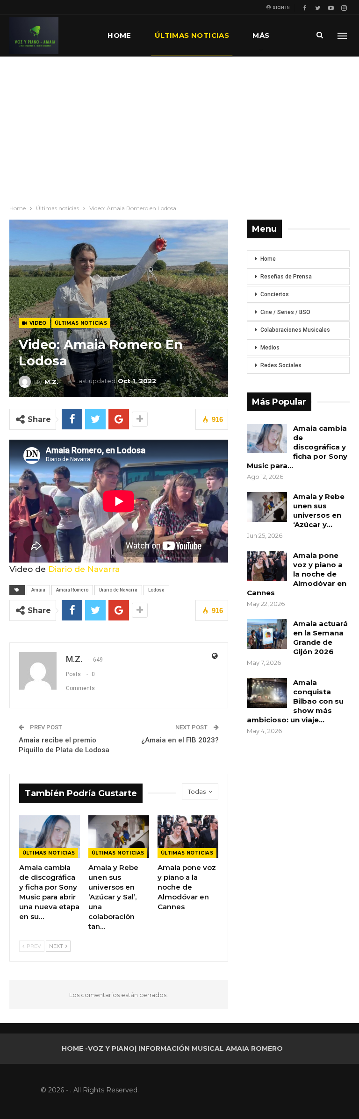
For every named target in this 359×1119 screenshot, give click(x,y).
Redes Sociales (281, 365)
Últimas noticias (192, 35)
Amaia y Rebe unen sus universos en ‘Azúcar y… (319, 510)
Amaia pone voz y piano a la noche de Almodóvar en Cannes (296, 574)
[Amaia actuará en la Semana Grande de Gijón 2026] (267, 634)
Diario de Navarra (84, 569)
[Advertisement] (179, 126)
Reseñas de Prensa (286, 276)
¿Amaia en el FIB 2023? (180, 740)
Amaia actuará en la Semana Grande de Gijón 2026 (320, 637)
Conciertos (274, 294)
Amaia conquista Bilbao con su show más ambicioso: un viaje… (295, 701)
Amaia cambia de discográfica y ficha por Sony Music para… (297, 447)
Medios (270, 347)
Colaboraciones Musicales (295, 330)
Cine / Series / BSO (285, 312)
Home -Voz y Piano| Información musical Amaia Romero (172, 1048)
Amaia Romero (72, 589)
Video (37, 323)
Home (119, 35)
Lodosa (156, 589)
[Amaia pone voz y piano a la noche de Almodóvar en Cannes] (188, 836)
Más (260, 35)
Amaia (38, 589)
